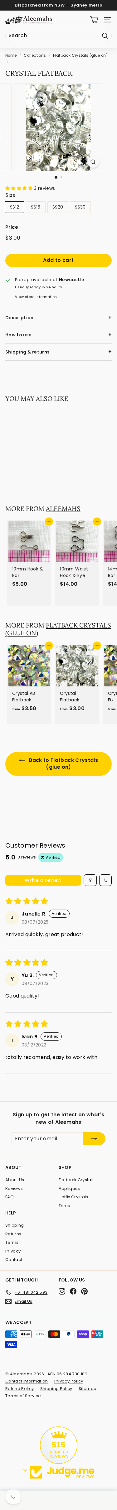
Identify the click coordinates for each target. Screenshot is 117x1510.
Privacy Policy (68, 1381)
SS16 (35, 207)
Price (11, 227)
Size (10, 195)
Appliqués (69, 1188)
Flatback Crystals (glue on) (80, 55)
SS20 (57, 207)
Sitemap (87, 1389)
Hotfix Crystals (73, 1197)
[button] (19, 188)
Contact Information (26, 1381)
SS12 (14, 207)
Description (19, 318)
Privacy (13, 1251)
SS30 (80, 207)
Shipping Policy (56, 1389)
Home (11, 55)
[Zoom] (93, 162)
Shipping (14, 1225)
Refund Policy (19, 1389)
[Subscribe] (94, 1138)
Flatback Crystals (77, 1180)
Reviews (14, 1188)
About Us (14, 1180)
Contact (13, 1259)
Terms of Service (23, 1396)
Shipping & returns (27, 352)
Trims (64, 1206)
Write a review (43, 880)
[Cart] (94, 20)
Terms (12, 1242)
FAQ (9, 1197)
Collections (35, 55)
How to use (18, 335)
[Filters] (90, 880)
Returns (13, 1234)
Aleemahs (63, 508)
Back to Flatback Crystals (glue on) (63, 764)
